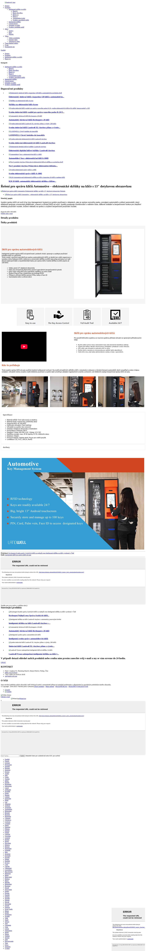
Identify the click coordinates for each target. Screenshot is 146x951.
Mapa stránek (50, 686)
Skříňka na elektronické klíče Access (23, 104)
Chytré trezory (13, 23)
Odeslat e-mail (5, 697)
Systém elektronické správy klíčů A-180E (25, 173)
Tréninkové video (14, 41)
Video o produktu (14, 38)
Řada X (15, 16)
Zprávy (11, 31)
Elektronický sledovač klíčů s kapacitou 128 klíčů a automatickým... (36, 97)
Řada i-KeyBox (18, 13)
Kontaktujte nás (10, 47)
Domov (7, 6)
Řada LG (16, 15)
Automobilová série (19, 18)
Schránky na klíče (14, 25)
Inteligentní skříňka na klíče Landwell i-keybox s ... (29, 623)
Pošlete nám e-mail (7, 213)
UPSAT (3, 662)
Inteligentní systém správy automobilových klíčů (28, 639)
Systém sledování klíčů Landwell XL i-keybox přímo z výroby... (34, 127)
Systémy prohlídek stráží (16, 27)
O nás (6, 45)
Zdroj (6, 29)
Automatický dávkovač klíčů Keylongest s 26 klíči (29, 120)
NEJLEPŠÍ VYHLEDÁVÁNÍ (78, 686)
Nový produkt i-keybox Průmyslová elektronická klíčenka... (33, 166)
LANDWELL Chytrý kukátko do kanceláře (27, 135)
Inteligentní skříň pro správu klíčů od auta (18, 555)
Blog (10, 32)
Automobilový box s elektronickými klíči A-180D (28, 158)
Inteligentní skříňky (15, 22)
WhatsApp (22, 698)
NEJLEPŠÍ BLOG (61, 686)
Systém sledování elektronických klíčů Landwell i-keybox (32, 143)
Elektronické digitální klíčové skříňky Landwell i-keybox (32, 150)
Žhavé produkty (39, 686)
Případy (11, 34)
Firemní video (13, 40)
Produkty (8, 7)
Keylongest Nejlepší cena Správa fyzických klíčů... (29, 615)
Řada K (15, 11)
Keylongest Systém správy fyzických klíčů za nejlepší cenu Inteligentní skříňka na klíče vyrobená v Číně (41, 553)
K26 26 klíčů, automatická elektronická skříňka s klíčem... (32, 181)
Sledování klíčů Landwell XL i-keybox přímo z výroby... (32, 646)
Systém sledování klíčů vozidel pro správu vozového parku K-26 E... (36, 112)
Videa (6, 36)
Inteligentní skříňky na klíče (17, 9)
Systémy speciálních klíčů (21, 20)
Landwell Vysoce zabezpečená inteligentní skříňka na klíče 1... (34, 654)
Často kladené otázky (11, 43)
